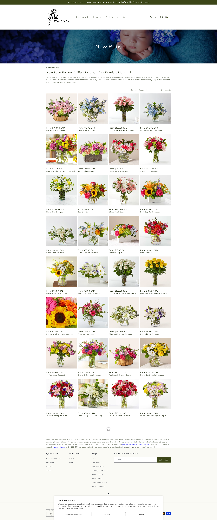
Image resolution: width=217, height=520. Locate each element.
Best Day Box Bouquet (150, 212)
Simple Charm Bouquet (88, 171)
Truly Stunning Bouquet (56, 416)
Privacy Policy (79, 508)
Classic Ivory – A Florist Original (91, 416)
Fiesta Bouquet (146, 253)
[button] (98, 17)
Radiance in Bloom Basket (120, 375)
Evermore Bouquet (86, 334)
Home (48, 67)
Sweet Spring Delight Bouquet (153, 416)
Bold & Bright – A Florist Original (60, 171)
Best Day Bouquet (85, 212)
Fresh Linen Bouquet (55, 253)
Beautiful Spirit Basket (56, 130)
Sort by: (134, 90)
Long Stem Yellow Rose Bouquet (154, 293)
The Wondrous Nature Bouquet (59, 456)
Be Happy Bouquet (86, 456)
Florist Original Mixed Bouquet (59, 334)
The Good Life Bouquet (150, 456)
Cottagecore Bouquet (55, 375)
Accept (107, 514)
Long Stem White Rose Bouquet (123, 293)
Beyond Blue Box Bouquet (89, 293)
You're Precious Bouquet (119, 416)
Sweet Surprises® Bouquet (120, 171)
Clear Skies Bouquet (86, 130)
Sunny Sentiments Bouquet (152, 375)
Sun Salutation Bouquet (88, 253)
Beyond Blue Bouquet (149, 334)
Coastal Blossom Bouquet (151, 130)
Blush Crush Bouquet (118, 212)
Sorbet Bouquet (116, 253)
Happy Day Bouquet (55, 212)
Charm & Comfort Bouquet (89, 375)
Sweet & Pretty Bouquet (150, 171)
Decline (141, 514)
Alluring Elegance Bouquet (120, 334)
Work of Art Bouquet (118, 456)
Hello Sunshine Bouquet (56, 293)
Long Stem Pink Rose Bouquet (122, 130)
